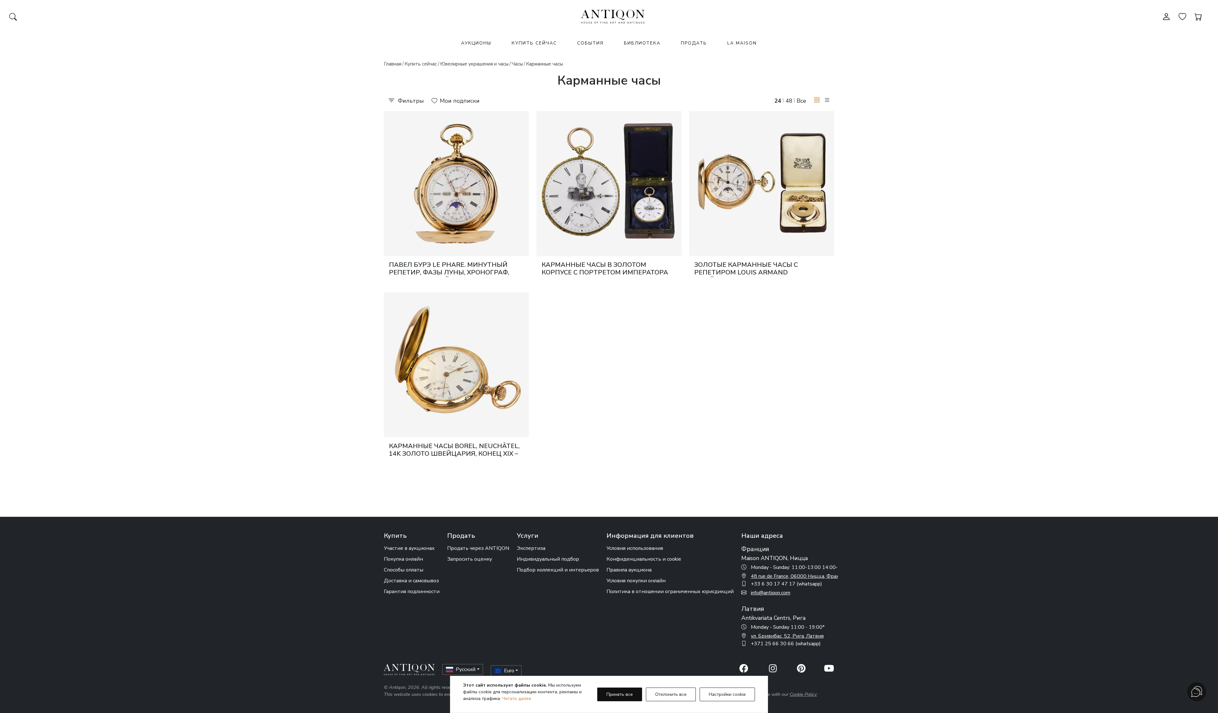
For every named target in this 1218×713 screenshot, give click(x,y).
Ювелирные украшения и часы (474, 64)
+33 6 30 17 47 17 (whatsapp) (786, 583)
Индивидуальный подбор (548, 559)
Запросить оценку (469, 559)
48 (788, 101)
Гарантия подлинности (411, 591)
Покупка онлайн (403, 559)
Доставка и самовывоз (411, 580)
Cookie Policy (803, 694)
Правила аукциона (629, 569)
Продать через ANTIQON (478, 548)
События (590, 43)
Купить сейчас (534, 43)
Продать (694, 43)
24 (777, 101)
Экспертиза (531, 548)
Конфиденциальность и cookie (643, 559)
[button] (817, 100)
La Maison (742, 43)
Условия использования (634, 548)
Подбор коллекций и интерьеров (558, 569)
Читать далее (516, 699)
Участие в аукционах (409, 548)
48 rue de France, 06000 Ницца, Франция (800, 576)
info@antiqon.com (770, 592)
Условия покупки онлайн (636, 580)
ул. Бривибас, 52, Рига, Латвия (787, 636)
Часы (517, 64)
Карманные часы (544, 64)
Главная (392, 64)
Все (801, 101)
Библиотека (642, 43)
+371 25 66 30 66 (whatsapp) (786, 643)
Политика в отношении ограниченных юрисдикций (670, 591)
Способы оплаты (403, 569)
